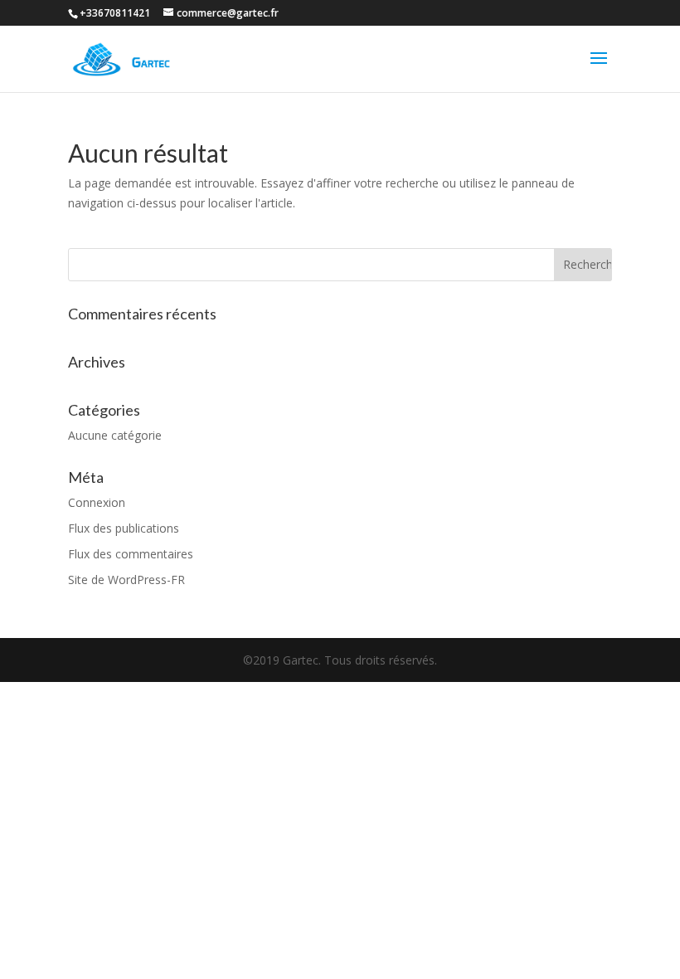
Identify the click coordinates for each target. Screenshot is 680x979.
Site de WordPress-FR (126, 579)
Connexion (96, 502)
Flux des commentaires (130, 554)
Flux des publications (123, 528)
